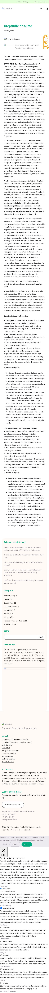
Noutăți (6, 614)
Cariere (6, 599)
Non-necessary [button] (5, 906)
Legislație (7, 610)
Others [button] (2, 980)
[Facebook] (46, 37)
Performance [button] (5, 939)
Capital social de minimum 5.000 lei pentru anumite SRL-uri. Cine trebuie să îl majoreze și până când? (22, 548)
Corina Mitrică (24, 45)
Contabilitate (8, 603)
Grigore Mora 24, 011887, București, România (18, 811)
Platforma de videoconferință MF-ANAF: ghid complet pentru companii (23, 581)
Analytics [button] (3, 953)
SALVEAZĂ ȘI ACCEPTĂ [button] (8, 992)
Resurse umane (7, 756)
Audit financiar (7, 745)
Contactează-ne (12, 804)
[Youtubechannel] (46, 46)
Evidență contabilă (8, 759)
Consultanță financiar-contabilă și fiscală (16, 742)
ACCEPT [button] (27, 844)
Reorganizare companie (10, 751)
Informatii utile (9, 607)
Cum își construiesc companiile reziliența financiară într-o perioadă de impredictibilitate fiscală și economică (22, 572)
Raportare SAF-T (8, 762)
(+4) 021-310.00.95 (22, 2)
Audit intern (6, 748)
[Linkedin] (46, 42)
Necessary (6, 889)
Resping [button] (15, 844)
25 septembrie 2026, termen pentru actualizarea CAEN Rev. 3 (24, 556)
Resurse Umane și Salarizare (14, 621)
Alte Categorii (9, 596)
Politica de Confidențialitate (21, 830)
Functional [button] (3, 925)
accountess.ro (28, 48)
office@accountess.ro (10, 820)
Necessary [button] (4, 886)
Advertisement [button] (5, 967)
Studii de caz (8, 625)
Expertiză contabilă (9, 753)
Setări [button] (4, 844)
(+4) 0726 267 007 (8, 817)
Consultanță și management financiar (15, 740)
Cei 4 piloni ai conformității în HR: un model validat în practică (23, 563)
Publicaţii (7, 617)
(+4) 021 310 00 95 (8, 814)
